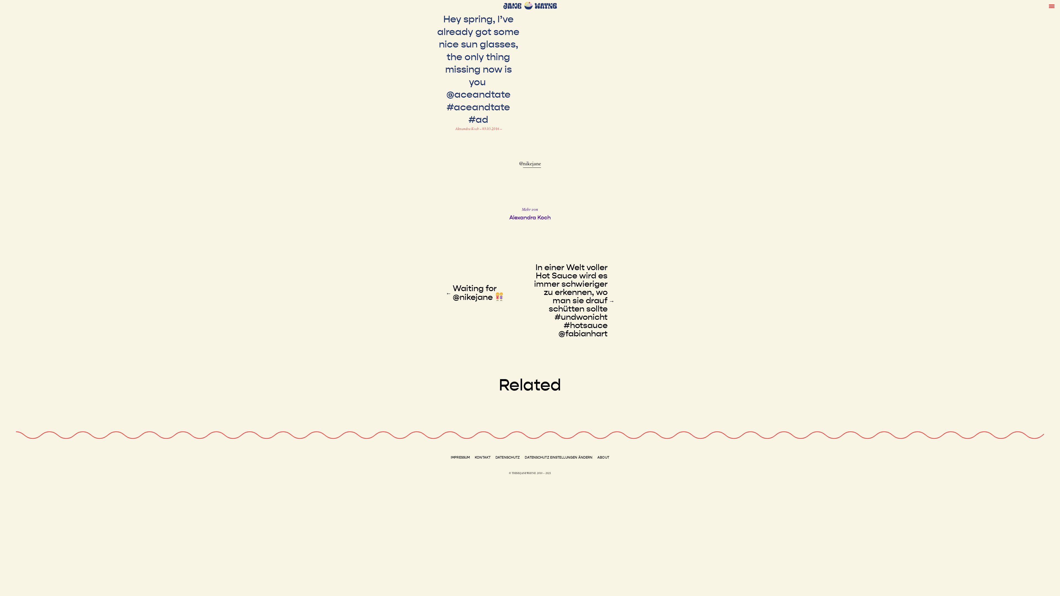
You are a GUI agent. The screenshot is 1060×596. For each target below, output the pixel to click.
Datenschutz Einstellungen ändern (558, 457)
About (603, 457)
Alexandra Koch (467, 129)
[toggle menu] (1051, 6)
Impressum (460, 457)
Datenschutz (507, 457)
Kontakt (483, 457)
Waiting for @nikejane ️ (475, 292)
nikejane (532, 164)
